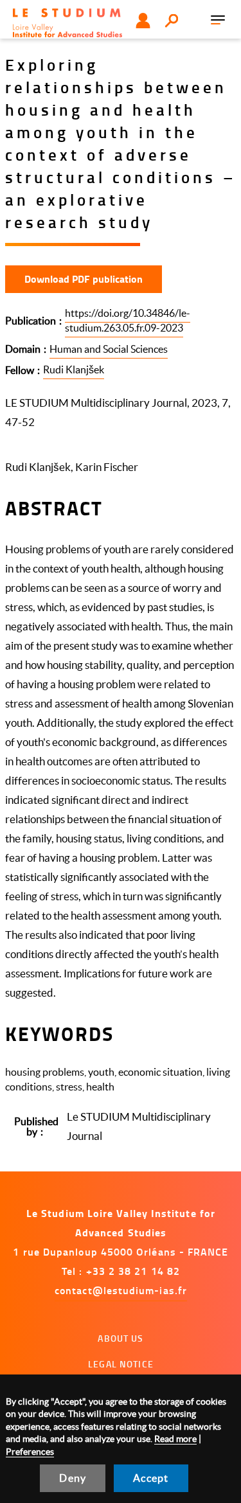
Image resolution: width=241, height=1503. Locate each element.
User (143, 20)
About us (120, 1338)
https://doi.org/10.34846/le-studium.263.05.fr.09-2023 (127, 320)
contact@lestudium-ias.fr (121, 1290)
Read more (175, 1439)
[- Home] (67, 22)
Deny (72, 1478)
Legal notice (121, 1364)
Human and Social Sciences (108, 349)
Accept (150, 1478)
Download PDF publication (83, 278)
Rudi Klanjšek (73, 369)
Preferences (30, 1451)
